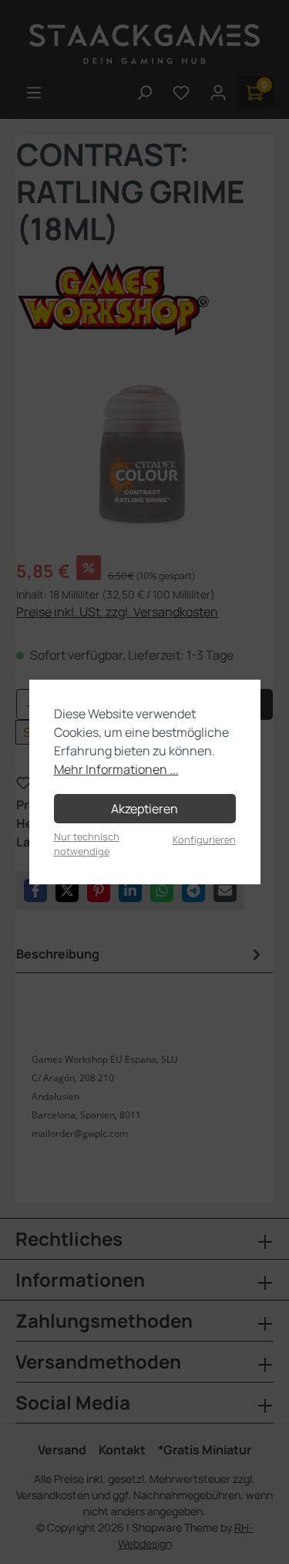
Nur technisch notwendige (86, 843)
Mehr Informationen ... (116, 769)
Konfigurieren (204, 839)
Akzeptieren (144, 808)
